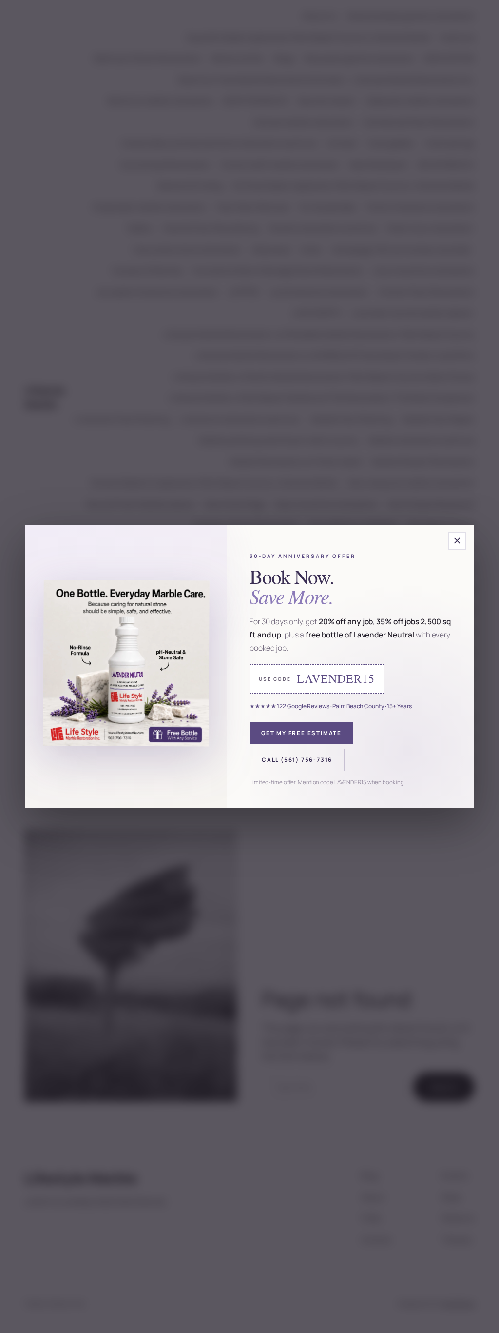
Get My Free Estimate (301, 732)
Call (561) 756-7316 (297, 759)
